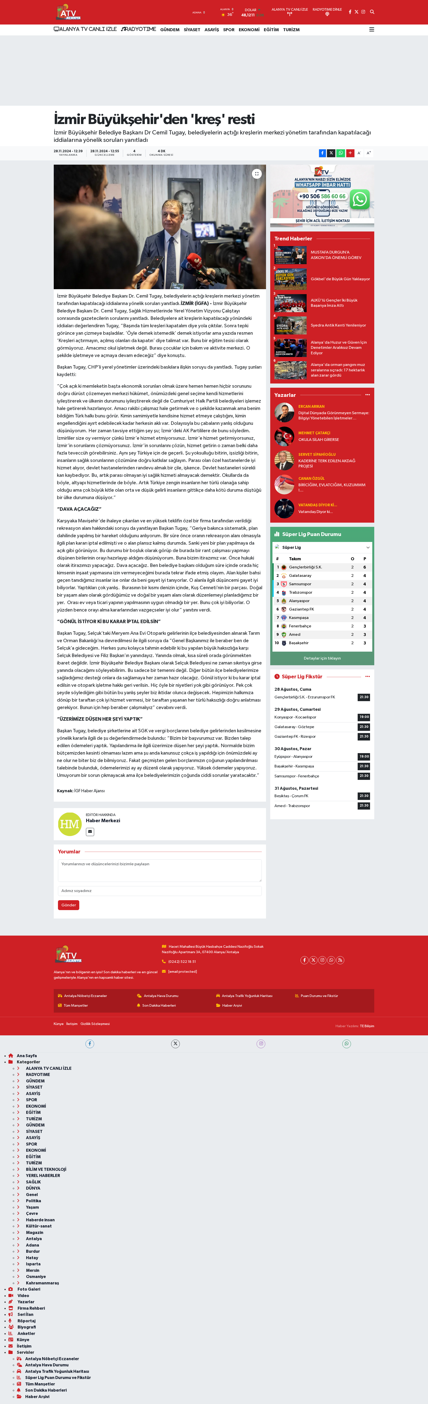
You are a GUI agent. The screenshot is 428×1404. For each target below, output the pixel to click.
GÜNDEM (170, 30)
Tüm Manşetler (76, 1005)
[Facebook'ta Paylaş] (322, 153)
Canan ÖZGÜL (311, 479)
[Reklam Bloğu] (322, 196)
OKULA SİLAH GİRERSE (318, 440)
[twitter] (175, 1044)
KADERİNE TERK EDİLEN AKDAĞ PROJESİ (326, 463)
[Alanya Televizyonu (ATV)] (68, 12)
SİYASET (192, 30)
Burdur (32, 1251)
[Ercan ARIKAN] (284, 412)
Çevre (31, 1213)
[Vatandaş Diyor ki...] (284, 508)
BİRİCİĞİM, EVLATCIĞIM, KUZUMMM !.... (332, 487)
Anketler (26, 1333)
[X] (313, 960)
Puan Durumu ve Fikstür (319, 996)
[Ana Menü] (371, 30)
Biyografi (26, 1327)
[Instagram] (322, 960)
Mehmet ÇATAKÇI (314, 433)
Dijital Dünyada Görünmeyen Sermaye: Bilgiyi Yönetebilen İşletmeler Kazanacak (333, 416)
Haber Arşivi (232, 1005)
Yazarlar (25, 1302)
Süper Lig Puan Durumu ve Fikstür (58, 1378)
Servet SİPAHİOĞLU (317, 455)
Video (23, 1296)
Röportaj (26, 1321)
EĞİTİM (271, 30)
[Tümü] (367, 395)
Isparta (33, 1264)
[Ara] (372, 12)
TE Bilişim (367, 1026)
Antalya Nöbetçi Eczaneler (85, 996)
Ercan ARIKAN (311, 406)
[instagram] (261, 1044)
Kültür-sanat (38, 1226)
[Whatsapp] (331, 960)
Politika (33, 1201)
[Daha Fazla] (350, 153)
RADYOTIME (140, 29)
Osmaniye (35, 1277)
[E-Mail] (90, 832)
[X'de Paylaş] (331, 153)
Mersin (32, 1270)
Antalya (33, 1239)
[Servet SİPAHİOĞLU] (284, 460)
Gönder (68, 905)
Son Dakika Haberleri (159, 1005)
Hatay (31, 1258)
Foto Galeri (28, 1289)
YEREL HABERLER (42, 1176)
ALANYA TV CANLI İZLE (88, 29)
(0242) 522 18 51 (182, 962)
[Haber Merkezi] (70, 824)
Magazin (34, 1232)
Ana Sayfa (27, 1056)
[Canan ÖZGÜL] (284, 484)
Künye (59, 1024)
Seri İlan (25, 1314)
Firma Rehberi (31, 1308)
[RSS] (340, 960)
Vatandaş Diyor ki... (317, 505)
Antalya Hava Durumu (161, 996)
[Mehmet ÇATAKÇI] (284, 436)
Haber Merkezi (103, 820)
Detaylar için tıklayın (322, 658)
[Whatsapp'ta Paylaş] (340, 153)
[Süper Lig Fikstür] (367, 677)
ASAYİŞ (212, 30)
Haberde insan (40, 1220)
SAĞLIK (33, 1182)
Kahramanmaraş (42, 1283)
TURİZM (291, 30)
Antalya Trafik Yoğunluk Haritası (247, 996)
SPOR (229, 30)
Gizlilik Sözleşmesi (95, 1024)
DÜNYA (32, 1188)
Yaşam (32, 1207)
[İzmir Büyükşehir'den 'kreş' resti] (160, 227)
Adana (32, 1245)
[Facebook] (304, 960)
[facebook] (89, 1044)
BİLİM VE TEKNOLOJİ (45, 1169)
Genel (31, 1195)
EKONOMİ (249, 30)
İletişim (72, 1024)
